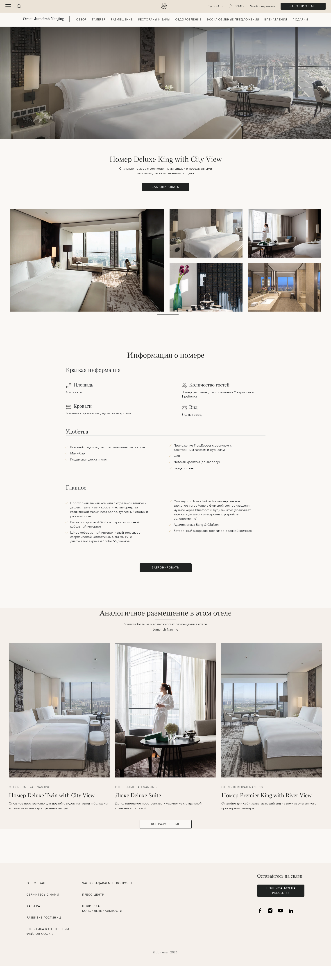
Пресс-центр (93, 894)
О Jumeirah (36, 883)
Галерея (98, 19)
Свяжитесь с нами (43, 894)
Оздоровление (188, 19)
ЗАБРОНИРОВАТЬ (303, 6)
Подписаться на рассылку (281, 890)
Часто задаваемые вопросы (107, 883)
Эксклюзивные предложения (233, 19)
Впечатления (275, 19)
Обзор (81, 19)
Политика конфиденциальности (102, 908)
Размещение (122, 19)
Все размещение (165, 824)
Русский (214, 6)
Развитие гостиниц (44, 917)
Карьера (33, 906)
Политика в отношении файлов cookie (48, 931)
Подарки (300, 19)
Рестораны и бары (154, 19)
